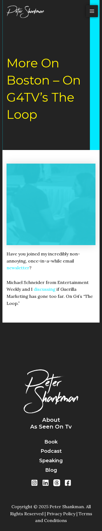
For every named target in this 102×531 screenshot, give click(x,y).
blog (51, 470)
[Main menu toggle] (92, 11)
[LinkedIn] (46, 483)
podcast (51, 451)
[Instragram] (34, 483)
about (51, 420)
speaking (51, 461)
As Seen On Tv (51, 426)
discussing (44, 289)
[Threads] (57, 483)
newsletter (18, 267)
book (51, 442)
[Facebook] (68, 483)
